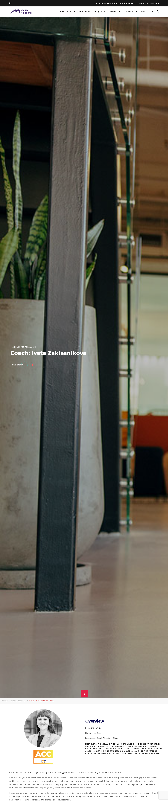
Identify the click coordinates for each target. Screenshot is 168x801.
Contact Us (147, 12)
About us (129, 12)
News (103, 12)
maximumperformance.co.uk (13, 701)
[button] (158, 11)
